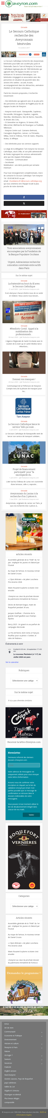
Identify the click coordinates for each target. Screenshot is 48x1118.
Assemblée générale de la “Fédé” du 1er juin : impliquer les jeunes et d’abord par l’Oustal (24, 562)
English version (10, 1071)
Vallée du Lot (9, 1086)
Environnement (10, 1039)
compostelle (9, 1102)
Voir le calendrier (12, 662)
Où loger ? (8, 1055)
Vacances (8, 1063)
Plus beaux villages (11, 1098)
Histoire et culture (11, 1043)
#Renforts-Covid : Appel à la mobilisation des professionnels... (24, 331)
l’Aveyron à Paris (10, 1047)
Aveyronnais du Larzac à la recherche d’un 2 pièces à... (24, 495)
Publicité (7, 1067)
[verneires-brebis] (24, 857)
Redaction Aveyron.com (31, 289)
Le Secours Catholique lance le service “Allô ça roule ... (24, 425)
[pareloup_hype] (24, 214)
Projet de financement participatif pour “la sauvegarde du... (24, 472)
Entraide (24, 27)
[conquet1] (24, 722)
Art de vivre (8, 1028)
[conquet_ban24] (24, 17)
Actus (6, 1024)
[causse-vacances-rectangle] (24, 1010)
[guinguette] (24, 985)
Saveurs (7, 1059)
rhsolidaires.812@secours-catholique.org (25, 181)
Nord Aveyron (10, 1075)
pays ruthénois (10, 1083)
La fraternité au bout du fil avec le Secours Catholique (24, 285)
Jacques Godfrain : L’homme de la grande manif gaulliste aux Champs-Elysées (22, 616)
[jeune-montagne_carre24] (24, 531)
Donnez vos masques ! (24, 379)
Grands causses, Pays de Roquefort (18, 1079)
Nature (7, 1051)
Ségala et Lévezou (11, 1090)
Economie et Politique (13, 1035)
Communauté (9, 1031)
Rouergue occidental (12, 1094)
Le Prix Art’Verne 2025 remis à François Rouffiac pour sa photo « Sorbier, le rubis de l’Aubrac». (23, 635)
